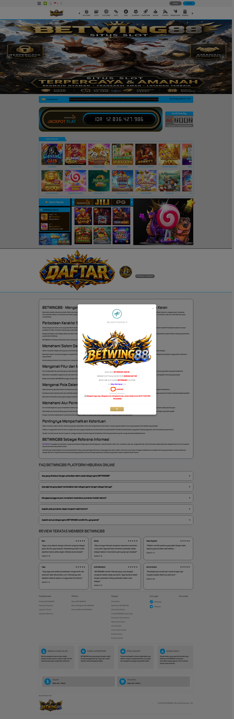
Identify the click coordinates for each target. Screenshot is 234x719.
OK (117, 409)
